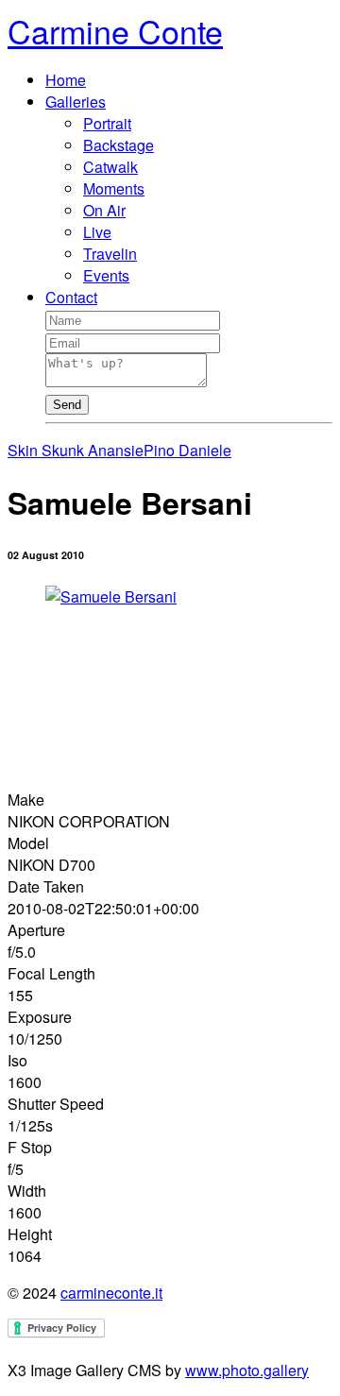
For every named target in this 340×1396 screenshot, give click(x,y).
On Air (104, 210)
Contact (71, 297)
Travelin (110, 253)
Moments (113, 188)
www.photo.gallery (247, 1370)
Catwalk (110, 167)
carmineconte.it (111, 1292)
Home (65, 80)
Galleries (75, 101)
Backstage (118, 145)
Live (97, 232)
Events (106, 275)
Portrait (107, 123)
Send (67, 405)
